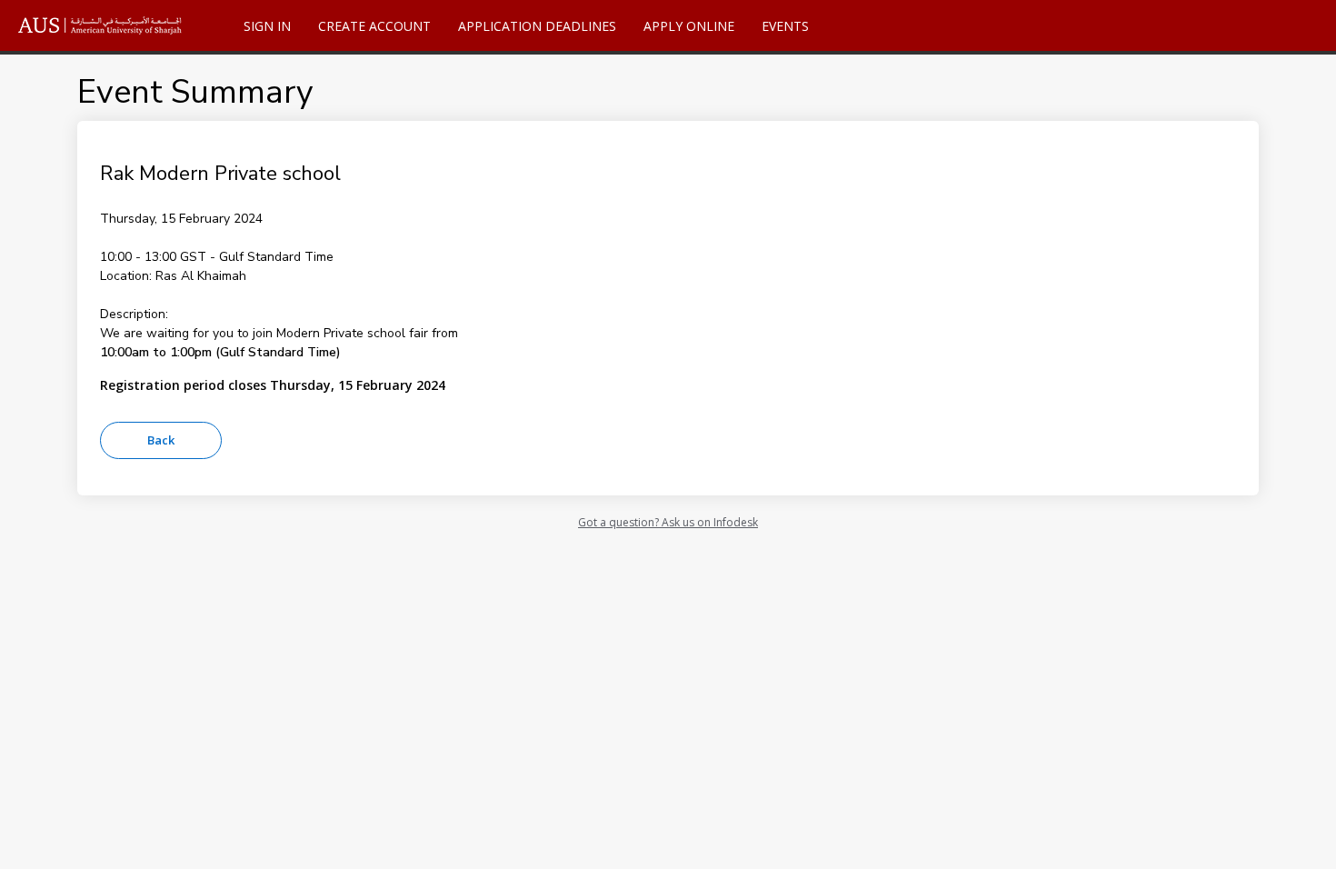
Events (785, 26)
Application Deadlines (537, 26)
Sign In (267, 26)
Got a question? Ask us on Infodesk (668, 522)
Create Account (374, 26)
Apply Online (688, 26)
